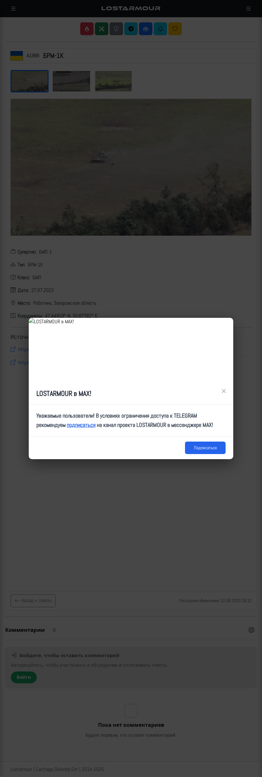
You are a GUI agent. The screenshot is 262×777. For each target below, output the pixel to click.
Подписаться (205, 448)
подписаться (81, 424)
